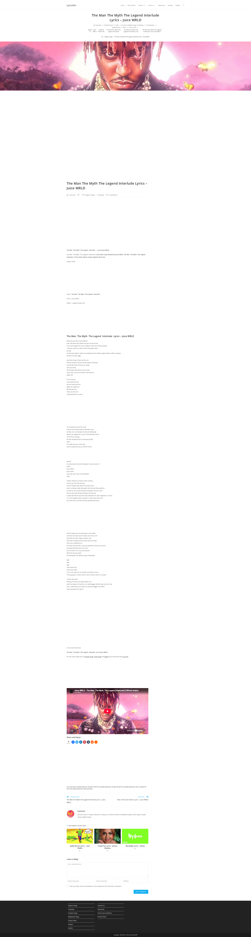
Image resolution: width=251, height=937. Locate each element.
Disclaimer (101, 909)
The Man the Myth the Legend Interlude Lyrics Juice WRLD (152, 30)
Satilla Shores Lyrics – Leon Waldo (80, 847)
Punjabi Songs (72, 913)
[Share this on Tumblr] (88, 742)
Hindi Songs (97, 657)
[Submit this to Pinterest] (84, 742)
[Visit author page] (71, 814)
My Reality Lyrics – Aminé (135, 846)
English (106, 657)
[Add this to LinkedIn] (80, 742)
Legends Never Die (101, 30)
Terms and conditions (105, 913)
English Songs (132, 25)
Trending (140, 25)
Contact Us (101, 905)
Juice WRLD (95, 30)
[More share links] (96, 742)
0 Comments (150, 25)
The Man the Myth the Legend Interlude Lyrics (131, 30)
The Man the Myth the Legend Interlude (113, 30)
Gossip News (72, 920)
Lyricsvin (98, 25)
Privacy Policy (102, 917)
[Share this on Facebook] (73, 742)
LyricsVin (71, 5)
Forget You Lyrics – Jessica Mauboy (107, 847)
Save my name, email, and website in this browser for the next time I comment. (96, 886)
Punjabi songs (89, 657)
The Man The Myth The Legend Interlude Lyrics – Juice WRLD (132, 37)
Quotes (70, 928)
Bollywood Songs (73, 917)
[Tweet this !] (76, 742)
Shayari (70, 924)
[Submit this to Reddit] (92, 742)
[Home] (102, 37)
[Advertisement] (169, 111)
